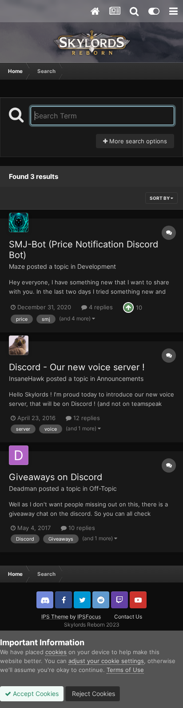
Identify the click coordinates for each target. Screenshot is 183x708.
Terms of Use (125, 669)
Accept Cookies (35, 693)
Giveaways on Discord (55, 477)
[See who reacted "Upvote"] (128, 306)
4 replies (100, 307)
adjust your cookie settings (106, 660)
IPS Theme (54, 616)
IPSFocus (89, 616)
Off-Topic (103, 488)
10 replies (81, 527)
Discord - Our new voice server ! (77, 367)
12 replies (86, 417)
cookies (56, 651)
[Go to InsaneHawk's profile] (18, 345)
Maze (17, 266)
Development (96, 266)
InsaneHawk (26, 378)
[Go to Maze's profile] (18, 222)
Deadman (23, 488)
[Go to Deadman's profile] (18, 455)
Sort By (160, 198)
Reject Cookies (92, 693)
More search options (137, 141)
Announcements (120, 378)
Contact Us (128, 616)
